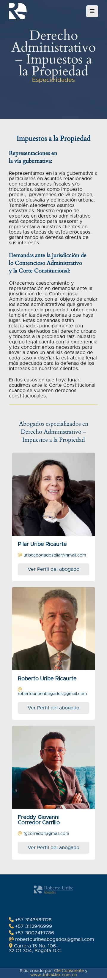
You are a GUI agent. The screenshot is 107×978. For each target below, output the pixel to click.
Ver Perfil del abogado (53, 569)
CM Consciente (69, 971)
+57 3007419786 (34, 933)
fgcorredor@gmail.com (46, 834)
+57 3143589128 (33, 919)
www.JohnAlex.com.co (53, 975)
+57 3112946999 (33, 926)
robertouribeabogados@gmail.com (52, 694)
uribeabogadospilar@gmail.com (54, 555)
